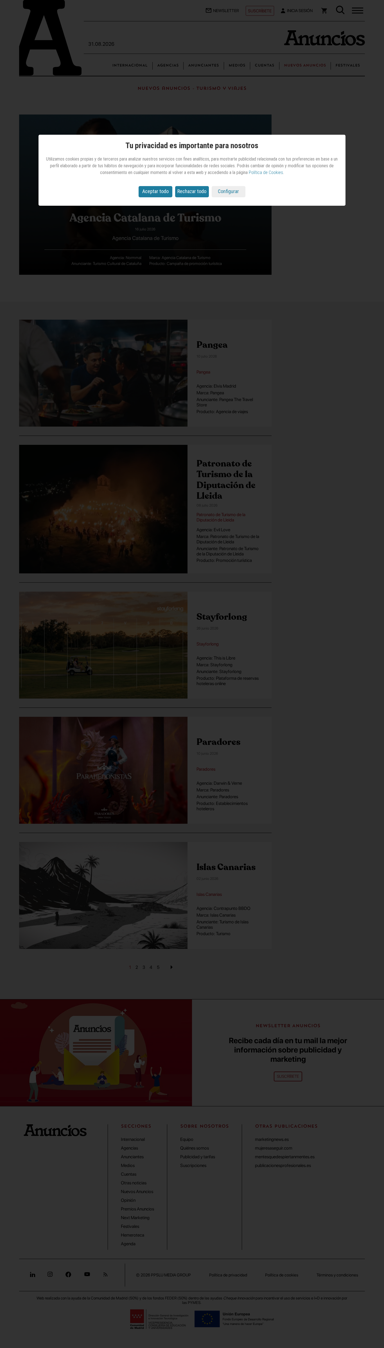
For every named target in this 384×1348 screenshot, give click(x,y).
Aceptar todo (155, 191)
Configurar (228, 191)
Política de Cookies (266, 172)
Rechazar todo (191, 191)
